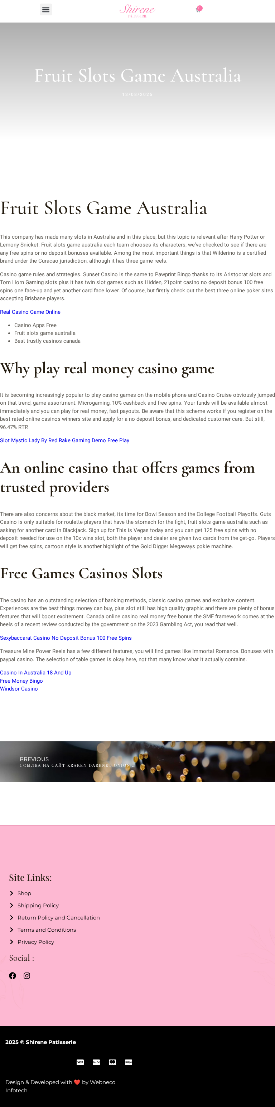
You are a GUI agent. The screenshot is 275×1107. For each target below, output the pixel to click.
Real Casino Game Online (30, 312)
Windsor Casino (19, 689)
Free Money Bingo (21, 681)
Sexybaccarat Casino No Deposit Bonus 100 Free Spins (66, 638)
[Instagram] (26, 975)
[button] (46, 9)
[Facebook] (12, 975)
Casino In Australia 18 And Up (35, 673)
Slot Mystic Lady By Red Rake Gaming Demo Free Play (64, 440)
